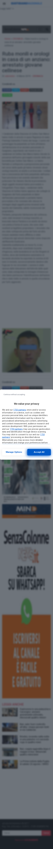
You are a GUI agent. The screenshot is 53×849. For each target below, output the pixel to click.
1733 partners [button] (19, 410)
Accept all (39, 452)
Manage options (14, 452)
